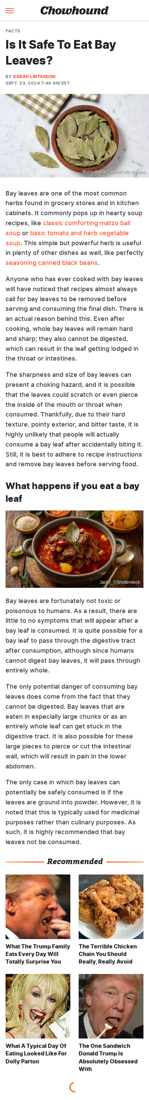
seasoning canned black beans (52, 262)
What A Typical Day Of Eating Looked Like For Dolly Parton (36, 1053)
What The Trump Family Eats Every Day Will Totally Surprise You (38, 954)
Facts (13, 31)
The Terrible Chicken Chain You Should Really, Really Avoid (108, 954)
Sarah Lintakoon (34, 76)
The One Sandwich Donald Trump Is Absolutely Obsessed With (108, 1057)
